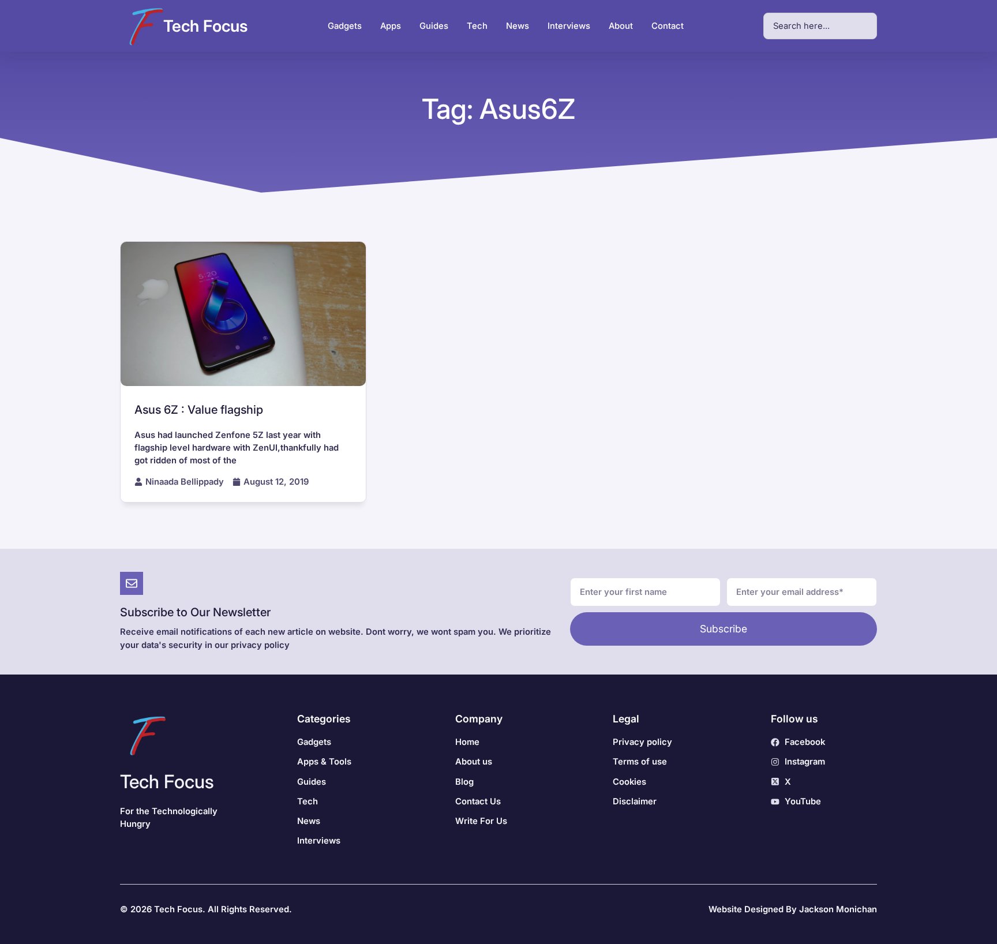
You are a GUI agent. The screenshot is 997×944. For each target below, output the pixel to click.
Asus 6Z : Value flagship (198, 410)
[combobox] (820, 26)
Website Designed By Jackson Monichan (793, 909)
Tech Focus (205, 26)
